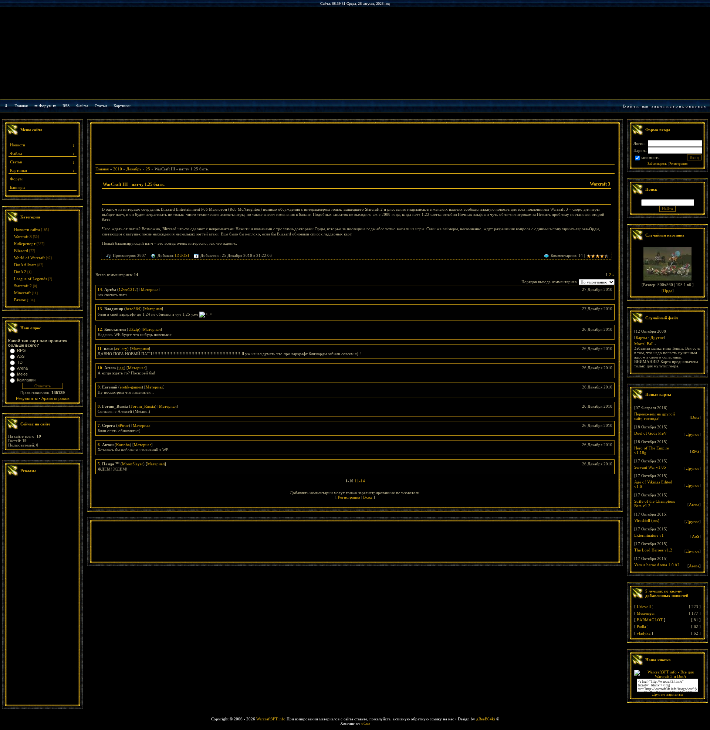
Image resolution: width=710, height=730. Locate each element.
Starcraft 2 (23, 285)
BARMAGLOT (650, 620)
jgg (121, 368)
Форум (16, 179)
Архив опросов (55, 398)
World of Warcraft (29, 257)
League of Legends (30, 278)
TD (20, 362)
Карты (641, 337)
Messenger (646, 613)
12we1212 (128, 289)
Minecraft (22, 293)
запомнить (650, 157)
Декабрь (133, 169)
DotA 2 (20, 271)
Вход (367, 497)
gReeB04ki (485, 719)
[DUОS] (182, 255)
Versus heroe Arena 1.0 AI (656, 565)
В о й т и (631, 106)
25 (148, 169)
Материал (149, 289)
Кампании (26, 380)
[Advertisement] (42, 591)
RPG (21, 350)
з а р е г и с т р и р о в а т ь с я (679, 106)
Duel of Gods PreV (650, 433)
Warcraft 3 (23, 236)
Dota (695, 417)
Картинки (122, 105)
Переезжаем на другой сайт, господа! (654, 416)
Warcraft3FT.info (270, 719)
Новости (17, 145)
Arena (22, 368)
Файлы (82, 105)
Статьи (16, 162)
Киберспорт (25, 243)
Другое (657, 337)
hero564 (133, 308)
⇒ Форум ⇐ (45, 105)
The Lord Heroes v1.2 (653, 550)
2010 (117, 169)
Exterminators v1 (649, 535)
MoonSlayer (132, 464)
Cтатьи (101, 105)
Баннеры (17, 187)
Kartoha (123, 444)
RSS (66, 105)
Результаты (27, 398)
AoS (20, 356)
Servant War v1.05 (650, 467)
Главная (21, 105)
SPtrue (123, 425)
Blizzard (21, 250)
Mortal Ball (643, 344)
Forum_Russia (143, 406)
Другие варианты (667, 694)
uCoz (365, 723)
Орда (667, 290)
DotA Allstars (25, 264)
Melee (22, 374)
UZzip (133, 329)
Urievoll (644, 606)
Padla (641, 626)
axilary (121, 348)
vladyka (643, 633)
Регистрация (349, 497)
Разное (20, 300)
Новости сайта (27, 229)
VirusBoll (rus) (646, 520)
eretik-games (131, 387)
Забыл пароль (657, 164)
